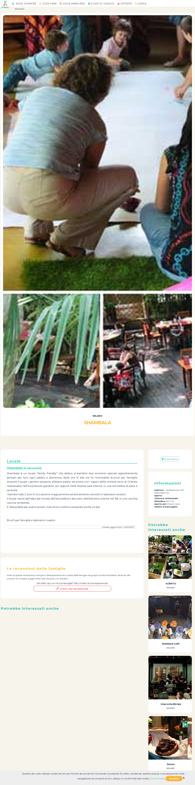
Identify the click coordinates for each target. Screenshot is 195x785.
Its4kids (113, 575)
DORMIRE (26, 3)
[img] (183, 778)
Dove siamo (170, 459)
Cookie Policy (157, 778)
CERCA (142, 3)
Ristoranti (19, 9)
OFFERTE (126, 3)
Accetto (174, 778)
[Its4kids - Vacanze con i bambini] (5, 5)
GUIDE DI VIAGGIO (102, 3)
